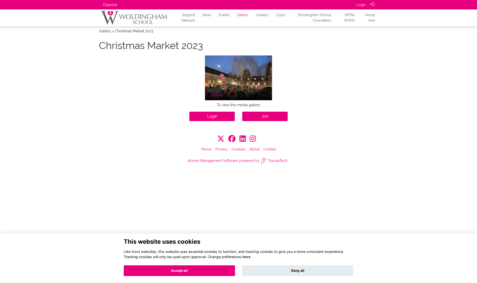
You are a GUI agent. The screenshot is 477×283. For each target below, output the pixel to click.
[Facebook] (232, 139)
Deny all (297, 271)
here (246, 257)
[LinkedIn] (242, 139)
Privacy (221, 149)
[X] (220, 139)
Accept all (179, 271)
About (254, 149)
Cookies (238, 149)
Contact (269, 149)
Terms (206, 149)
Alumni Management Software (213, 160)
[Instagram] (253, 139)
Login (361, 4)
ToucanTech (277, 160)
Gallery (105, 31)
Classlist (110, 4)
